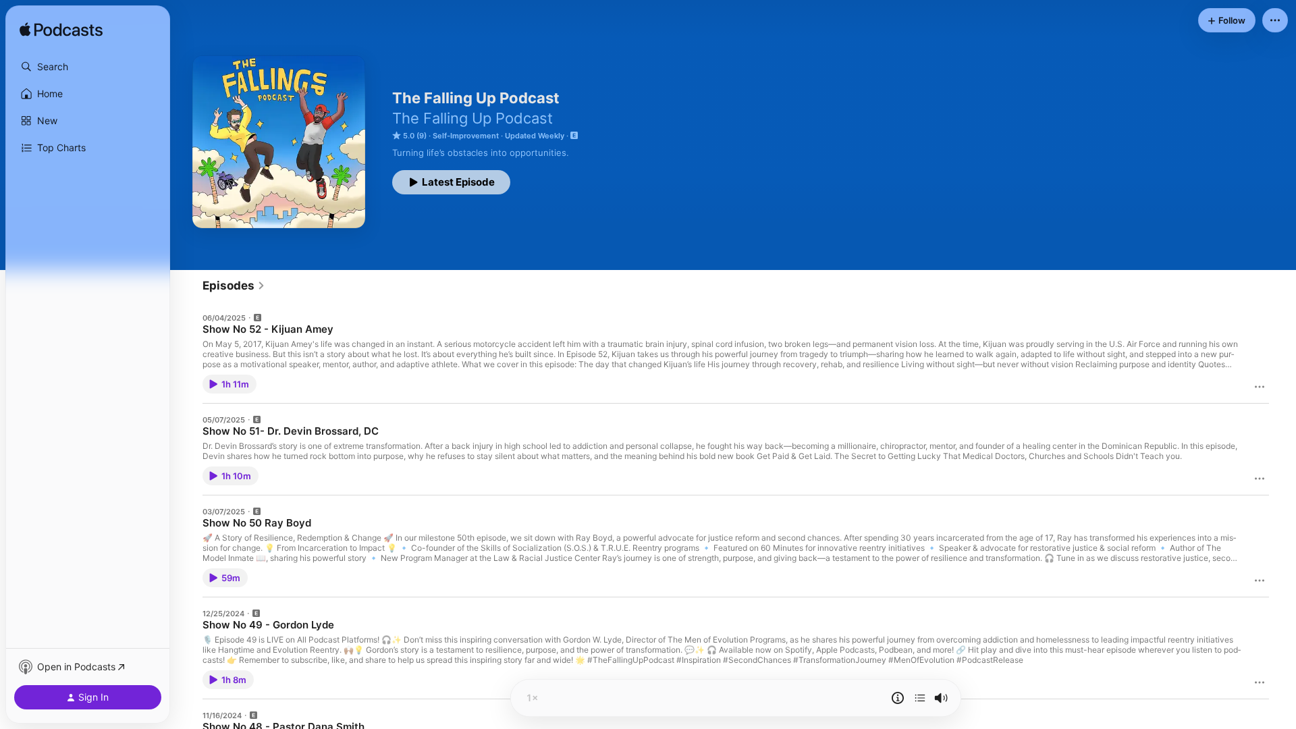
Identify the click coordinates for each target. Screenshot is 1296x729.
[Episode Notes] (898, 697)
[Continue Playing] (920, 697)
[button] (88, 66)
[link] (233, 285)
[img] (61, 30)
